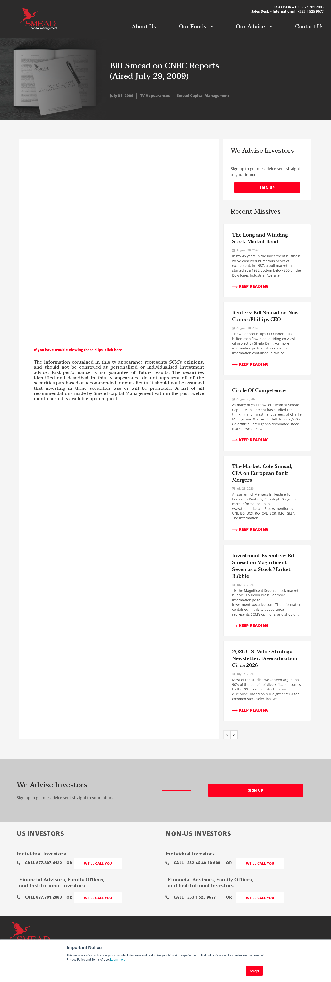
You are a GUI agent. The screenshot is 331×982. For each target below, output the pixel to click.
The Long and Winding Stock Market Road (260, 238)
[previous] (227, 734)
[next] (234, 734)
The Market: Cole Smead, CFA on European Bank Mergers (262, 473)
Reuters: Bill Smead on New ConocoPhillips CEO (265, 316)
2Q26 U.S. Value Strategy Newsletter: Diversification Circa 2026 (265, 659)
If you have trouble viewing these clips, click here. (78, 350)
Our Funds (192, 26)
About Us (144, 26)
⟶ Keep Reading (250, 286)
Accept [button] (254, 971)
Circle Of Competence (259, 391)
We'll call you (98, 863)
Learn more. (118, 959)
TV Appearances (155, 95)
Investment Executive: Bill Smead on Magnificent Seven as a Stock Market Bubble (264, 566)
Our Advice (250, 26)
